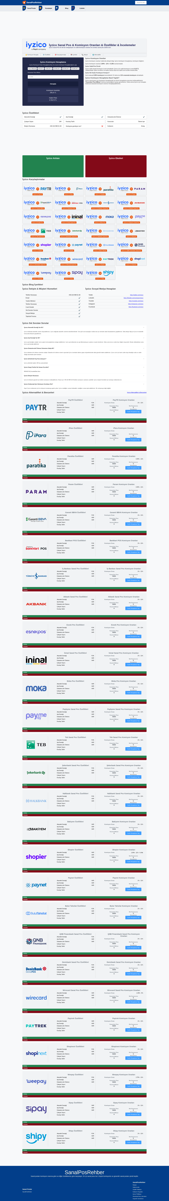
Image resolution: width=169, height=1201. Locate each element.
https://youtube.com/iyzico (136, 301)
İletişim (135, 1185)
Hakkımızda (136, 1187)
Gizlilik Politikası (137, 1189)
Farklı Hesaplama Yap (133, 411)
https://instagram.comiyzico (135, 304)
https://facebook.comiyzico (136, 307)
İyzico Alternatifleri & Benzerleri (137, 392)
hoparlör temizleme (138, 1198)
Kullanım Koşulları (138, 1191)
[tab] (84, 327)
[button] (84, 327)
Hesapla (53, 84)
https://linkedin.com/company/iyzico (133, 298)
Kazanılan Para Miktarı (34, 72)
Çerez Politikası (137, 1194)
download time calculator (140, 1196)
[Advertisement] (75, 25)
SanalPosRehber (27, 1191)
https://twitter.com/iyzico (136, 295)
